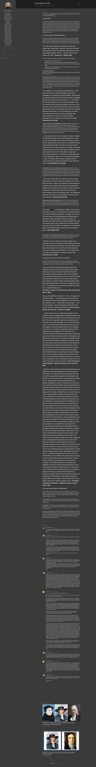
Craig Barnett (48, 558)
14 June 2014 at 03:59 (53, 591)
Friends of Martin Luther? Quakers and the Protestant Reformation (58, 723)
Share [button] (31, 11)
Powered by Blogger (57, 763)
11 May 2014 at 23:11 (56, 527)
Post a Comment (48, 756)
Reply (47, 555)
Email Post (47, 521)
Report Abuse (5, 57)
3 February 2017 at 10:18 (55, 661)
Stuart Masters (49, 535)
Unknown (48, 591)
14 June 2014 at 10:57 (55, 652)
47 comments (47, 726)
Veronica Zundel (49, 527)
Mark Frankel (48, 661)
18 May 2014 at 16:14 (55, 572)
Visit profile (8, 46)
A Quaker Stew (42, 3)
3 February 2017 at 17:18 (56, 674)
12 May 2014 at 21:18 (55, 535)
